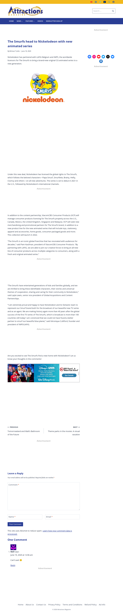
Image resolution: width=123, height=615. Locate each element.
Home (11, 21)
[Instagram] (96, 2)
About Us (30, 604)
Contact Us (41, 604)
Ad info (102, 604)
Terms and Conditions (72, 604)
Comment (14, 485)
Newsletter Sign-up (54, 21)
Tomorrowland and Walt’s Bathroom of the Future (24, 431)
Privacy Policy (54, 604)
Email (49, 517)
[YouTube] (91, 2)
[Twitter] (109, 2)
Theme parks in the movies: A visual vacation (64, 431)
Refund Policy (91, 604)
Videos (40, 21)
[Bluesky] (105, 2)
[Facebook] (113, 2)
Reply (12, 565)
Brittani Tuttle (15, 51)
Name (12, 517)
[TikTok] (100, 2)
